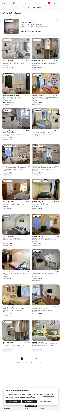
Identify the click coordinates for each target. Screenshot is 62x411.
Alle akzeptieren (13, 401)
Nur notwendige (29, 401)
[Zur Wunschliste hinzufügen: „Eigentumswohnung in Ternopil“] (28, 75)
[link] (18, 358)
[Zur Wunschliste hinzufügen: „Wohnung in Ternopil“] (28, 40)
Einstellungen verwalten (45, 401)
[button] (24, 31)
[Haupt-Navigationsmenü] (58, 3)
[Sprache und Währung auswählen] (54, 3)
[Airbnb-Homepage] (3, 3)
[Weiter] (43, 358)
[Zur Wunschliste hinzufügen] (56, 20)
